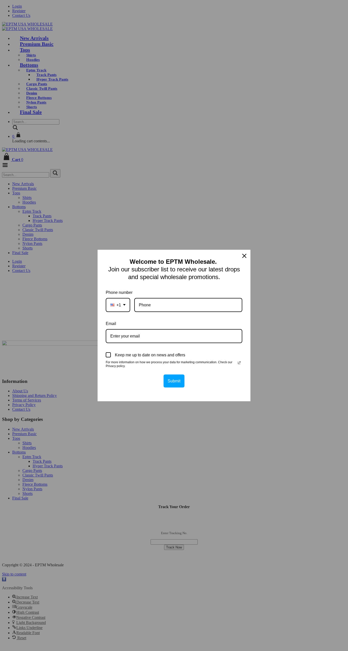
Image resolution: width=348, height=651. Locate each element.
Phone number (119, 292)
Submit (174, 381)
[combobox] (118, 305)
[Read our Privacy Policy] (239, 363)
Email (111, 323)
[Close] (244, 256)
